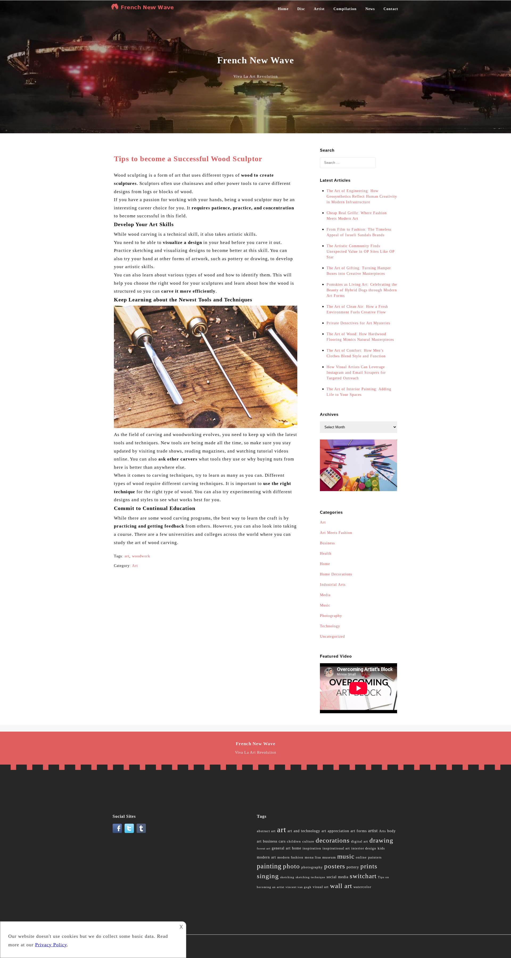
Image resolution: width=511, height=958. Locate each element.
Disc (301, 9)
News (370, 9)
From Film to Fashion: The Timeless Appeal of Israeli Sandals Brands (359, 232)
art (127, 556)
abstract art (266, 831)
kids (381, 848)
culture (308, 841)
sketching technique (310, 877)
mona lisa (313, 857)
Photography (331, 616)
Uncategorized (332, 636)
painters (375, 857)
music (346, 856)
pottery (353, 867)
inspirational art (336, 848)
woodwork (141, 556)
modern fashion (290, 857)
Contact (391, 9)
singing (268, 876)
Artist (319, 9)
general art (281, 848)
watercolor (362, 887)
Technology (330, 626)
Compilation (345, 9)
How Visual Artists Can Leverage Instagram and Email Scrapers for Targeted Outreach (356, 372)
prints (368, 866)
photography (312, 867)
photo (291, 866)
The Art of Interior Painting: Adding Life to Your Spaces (359, 392)
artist (373, 830)
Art (135, 566)
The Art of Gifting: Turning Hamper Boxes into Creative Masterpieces (359, 271)
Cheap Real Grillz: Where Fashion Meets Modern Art (357, 216)
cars (282, 841)
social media (337, 877)
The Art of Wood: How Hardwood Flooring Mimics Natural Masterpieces (360, 337)
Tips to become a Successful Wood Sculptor (188, 159)
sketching (287, 877)
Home (283, 9)
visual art (321, 887)
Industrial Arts (332, 585)
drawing (381, 840)
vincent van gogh (298, 887)
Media (325, 595)
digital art (359, 841)
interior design (363, 848)
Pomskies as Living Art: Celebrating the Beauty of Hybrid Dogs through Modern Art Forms (362, 290)
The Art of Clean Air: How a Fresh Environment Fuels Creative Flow (357, 309)
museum (329, 857)
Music (325, 605)
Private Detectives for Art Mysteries (358, 323)
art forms (359, 831)
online (361, 857)
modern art (266, 857)
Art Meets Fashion (336, 533)
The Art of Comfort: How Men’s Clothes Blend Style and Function (356, 353)
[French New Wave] (143, 9)
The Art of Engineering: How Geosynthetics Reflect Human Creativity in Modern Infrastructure (362, 196)
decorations (333, 840)
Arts (382, 831)
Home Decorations (336, 574)
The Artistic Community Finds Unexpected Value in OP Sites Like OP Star (360, 251)
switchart (363, 876)
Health (325, 553)
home (296, 848)
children (294, 841)
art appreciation (335, 831)
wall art (341, 885)
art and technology (303, 831)
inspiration (312, 848)
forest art (263, 848)
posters (334, 866)
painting (269, 866)
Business (327, 543)
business (270, 841)
